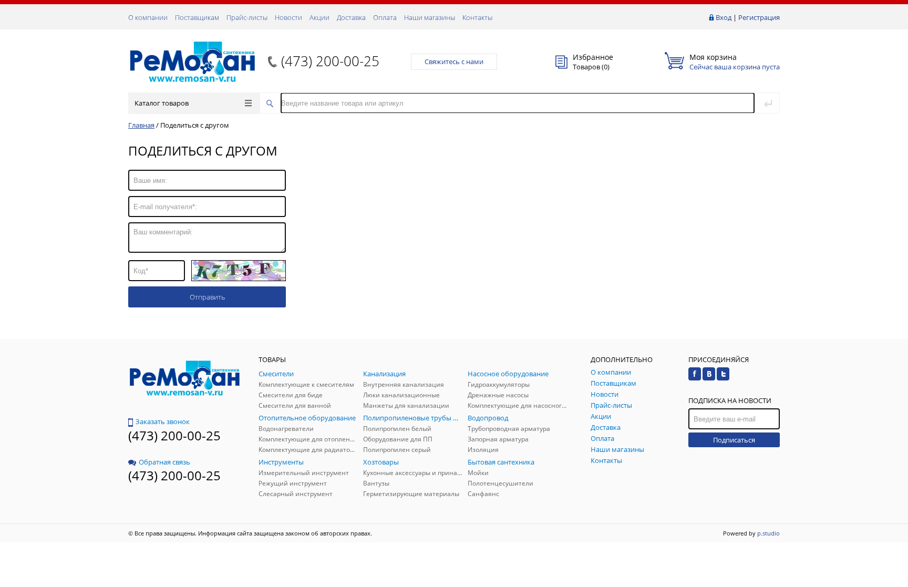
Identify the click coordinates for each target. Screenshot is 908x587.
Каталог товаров (162, 103)
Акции (319, 17)
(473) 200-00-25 (330, 61)
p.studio (768, 533)
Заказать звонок (163, 421)
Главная (141, 125)
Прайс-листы (246, 17)
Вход (723, 17)
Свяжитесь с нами (454, 61)
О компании (148, 17)
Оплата (385, 17)
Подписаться (734, 440)
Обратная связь (164, 462)
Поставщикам (197, 17)
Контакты (477, 17)
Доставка (351, 17)
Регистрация (759, 17)
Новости (288, 17)
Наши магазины (429, 17)
